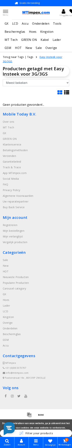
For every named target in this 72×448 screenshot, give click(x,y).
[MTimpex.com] (36, 13)
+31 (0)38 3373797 (15, 367)
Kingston (47, 32)
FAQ (5, 184)
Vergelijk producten (15, 242)
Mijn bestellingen (13, 230)
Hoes (33, 32)
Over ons (8, 121)
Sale (39, 48)
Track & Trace (12, 167)
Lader (57, 40)
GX (6, 24)
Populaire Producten (16, 283)
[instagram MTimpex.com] (12, 396)
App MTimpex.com (15, 173)
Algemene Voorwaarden (18, 196)
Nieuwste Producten (16, 277)
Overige (51, 48)
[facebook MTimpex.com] (5, 396)
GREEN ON (29, 40)
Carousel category (14, 288)
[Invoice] (30, 416)
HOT (18, 48)
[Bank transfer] (41, 416)
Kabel (45, 40)
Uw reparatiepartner (15, 201)
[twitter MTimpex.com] (19, 396)
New (28, 48)
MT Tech (11, 40)
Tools (57, 24)
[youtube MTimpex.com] (25, 396)
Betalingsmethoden (15, 150)
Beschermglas (15, 32)
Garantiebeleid (12, 161)
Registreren (10, 225)
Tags (30, 57)
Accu (25, 24)
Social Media (11, 178)
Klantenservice (12, 144)
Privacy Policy (11, 190)
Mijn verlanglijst (13, 236)
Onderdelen (40, 24)
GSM (8, 48)
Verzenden (9, 156)
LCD (15, 24)
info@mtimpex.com (17, 372)
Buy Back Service (14, 207)
